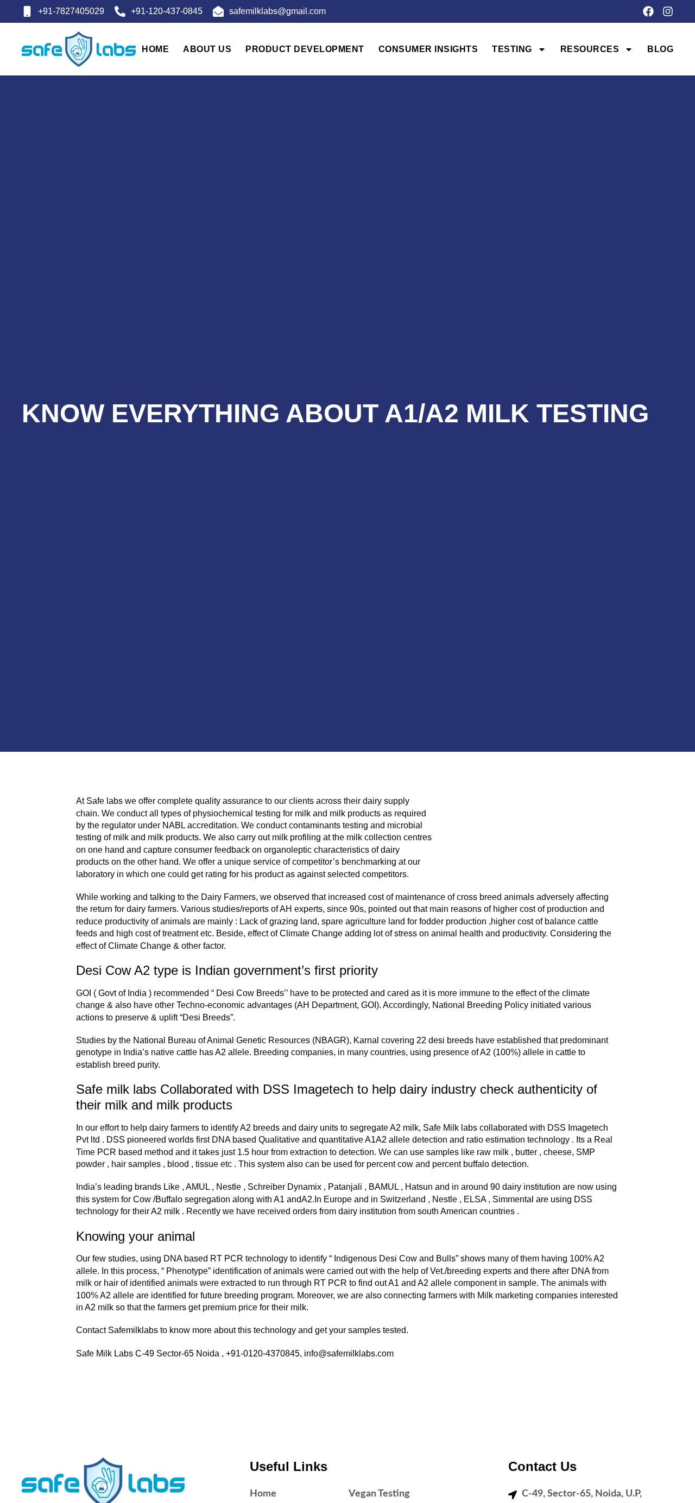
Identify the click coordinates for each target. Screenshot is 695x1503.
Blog (660, 49)
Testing (512, 49)
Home (155, 49)
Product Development (304, 49)
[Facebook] (648, 11)
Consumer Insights (428, 49)
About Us (207, 49)
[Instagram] (667, 11)
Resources (590, 49)
